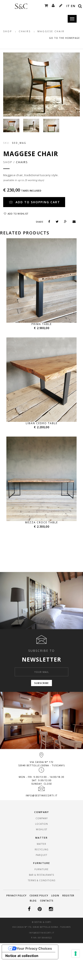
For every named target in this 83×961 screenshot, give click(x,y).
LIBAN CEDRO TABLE (41, 423)
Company (42, 818)
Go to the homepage (64, 37)
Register (68, 895)
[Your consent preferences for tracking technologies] (76, 953)
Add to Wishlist (17, 213)
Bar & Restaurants (41, 874)
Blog (33, 900)
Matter (41, 843)
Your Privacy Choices (34, 948)
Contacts (46, 900)
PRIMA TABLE (41, 324)
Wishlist (41, 829)
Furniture (41, 869)
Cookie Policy (39, 895)
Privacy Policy (16, 895)
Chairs (25, 31)
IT (68, 6)
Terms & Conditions (41, 880)
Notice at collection (21, 956)
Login (55, 895)
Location (41, 823)
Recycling (42, 849)
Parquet (41, 855)
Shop (7, 31)
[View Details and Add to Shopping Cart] (46, 312)
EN (73, 6)
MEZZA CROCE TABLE (41, 522)
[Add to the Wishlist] (36, 312)
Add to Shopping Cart (37, 202)
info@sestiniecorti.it (41, 795)
